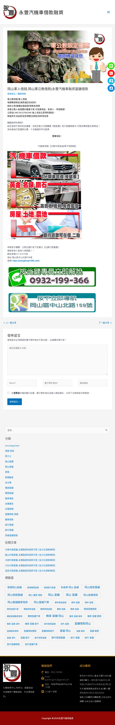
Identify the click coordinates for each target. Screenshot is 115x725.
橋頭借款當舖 (29, 609)
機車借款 (9, 498)
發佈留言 (11, 94)
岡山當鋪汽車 (41, 602)
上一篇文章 (9, 323)
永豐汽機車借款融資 (41, 12)
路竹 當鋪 (89, 637)
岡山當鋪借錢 (90, 595)
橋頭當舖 (9, 488)
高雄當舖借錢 (11, 535)
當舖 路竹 (25, 637)
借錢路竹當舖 (49, 587)
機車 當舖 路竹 (32, 623)
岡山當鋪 (9, 467)
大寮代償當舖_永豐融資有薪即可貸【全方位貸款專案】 (30, 549)
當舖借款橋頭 (30, 631)
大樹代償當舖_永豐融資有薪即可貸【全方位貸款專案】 (30, 560)
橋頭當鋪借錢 (90, 609)
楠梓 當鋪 (89, 602)
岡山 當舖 (54, 594)
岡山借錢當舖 (15, 594)
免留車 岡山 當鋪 (70, 587)
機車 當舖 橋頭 (94, 616)
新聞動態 (9, 477)
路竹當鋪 (9, 530)
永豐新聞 (9, 509)
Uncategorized (12, 445)
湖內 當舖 (64, 624)
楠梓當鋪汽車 (13, 609)
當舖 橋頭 (94, 631)
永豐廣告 (9, 503)
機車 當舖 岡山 (55, 615)
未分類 (8, 482)
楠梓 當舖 (75, 602)
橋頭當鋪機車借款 (14, 616)
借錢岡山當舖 (14, 587)
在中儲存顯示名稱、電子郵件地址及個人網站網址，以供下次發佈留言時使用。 (51, 393)
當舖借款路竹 (48, 631)
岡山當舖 (9, 461)
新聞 (7, 472)
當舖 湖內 (11, 637)
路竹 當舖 (75, 637)
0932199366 (25, 112)
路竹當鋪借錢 (13, 644)
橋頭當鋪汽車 (34, 616)
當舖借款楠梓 (13, 631)
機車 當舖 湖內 (13, 624)
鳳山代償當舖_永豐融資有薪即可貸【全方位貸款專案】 (30, 555)
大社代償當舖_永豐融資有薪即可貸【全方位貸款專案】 (30, 565)
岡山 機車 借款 (35, 595)
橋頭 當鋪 (74, 609)
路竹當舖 (9, 525)
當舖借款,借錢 (11, 514)
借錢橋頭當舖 (33, 587)
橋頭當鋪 (9, 493)
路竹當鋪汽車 (31, 644)
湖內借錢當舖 (50, 624)
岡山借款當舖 (92, 587)
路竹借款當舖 (40, 637)
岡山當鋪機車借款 (17, 602)
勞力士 (8, 456)
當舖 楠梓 (80, 631)
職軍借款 (22, 94)
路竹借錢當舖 (58, 637)
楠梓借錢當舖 (60, 602)
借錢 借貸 (9, 451)
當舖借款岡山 (83, 623)
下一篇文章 (105, 323)
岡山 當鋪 (71, 594)
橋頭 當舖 (61, 609)
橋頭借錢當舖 (46, 609)
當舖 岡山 (65, 630)
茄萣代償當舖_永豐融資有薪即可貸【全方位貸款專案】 (30, 570)
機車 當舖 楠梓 (75, 616)
